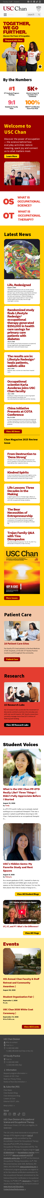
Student (16, 2)
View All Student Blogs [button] (28, 894)
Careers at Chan (9, 1098)
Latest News (17, 234)
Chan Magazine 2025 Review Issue (21, 441)
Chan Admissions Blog (12, 1096)
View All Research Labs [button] (17, 724)
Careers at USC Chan (11, 1076)
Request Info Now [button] (13, 40)
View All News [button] (13, 431)
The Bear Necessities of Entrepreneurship (20, 512)
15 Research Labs (14, 705)
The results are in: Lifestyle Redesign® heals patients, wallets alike (21, 361)
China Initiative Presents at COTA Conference (19, 411)
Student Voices (20, 744)
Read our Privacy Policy (12, 1079)
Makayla (8, 877)
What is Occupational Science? (21, 201)
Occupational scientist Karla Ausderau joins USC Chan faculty (21, 386)
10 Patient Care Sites (16, 643)
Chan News (8, 1090)
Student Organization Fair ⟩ (18, 996)
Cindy (7, 805)
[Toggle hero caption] (40, 66)
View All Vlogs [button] (32, 933)
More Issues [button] (12, 598)
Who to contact (11, 1042)
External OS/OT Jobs (11, 1101)
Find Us (9, 1045)
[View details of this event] (22, 961)
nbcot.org (26, 1181)
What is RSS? (8, 1105)
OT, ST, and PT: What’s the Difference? (21, 926)
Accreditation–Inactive (26, 1152)
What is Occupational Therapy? (22, 215)
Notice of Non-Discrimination (14, 1082)
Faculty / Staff (7, 2)
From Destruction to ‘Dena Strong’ (21, 455)
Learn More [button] (11, 156)
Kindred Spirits (18, 472)
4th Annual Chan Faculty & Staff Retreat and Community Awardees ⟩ (21, 982)
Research (14, 676)
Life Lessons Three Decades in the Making (20, 491)
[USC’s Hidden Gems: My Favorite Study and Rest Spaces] (22, 842)
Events (11, 944)
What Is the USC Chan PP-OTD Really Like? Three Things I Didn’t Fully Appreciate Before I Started (22, 794)
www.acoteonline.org (28, 1166)
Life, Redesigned (19, 285)
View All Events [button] (31, 1026)
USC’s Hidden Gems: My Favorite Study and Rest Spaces (18, 867)
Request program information (15, 1073)
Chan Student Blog (11, 1093)
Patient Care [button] (12, 659)
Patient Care (18, 614)
